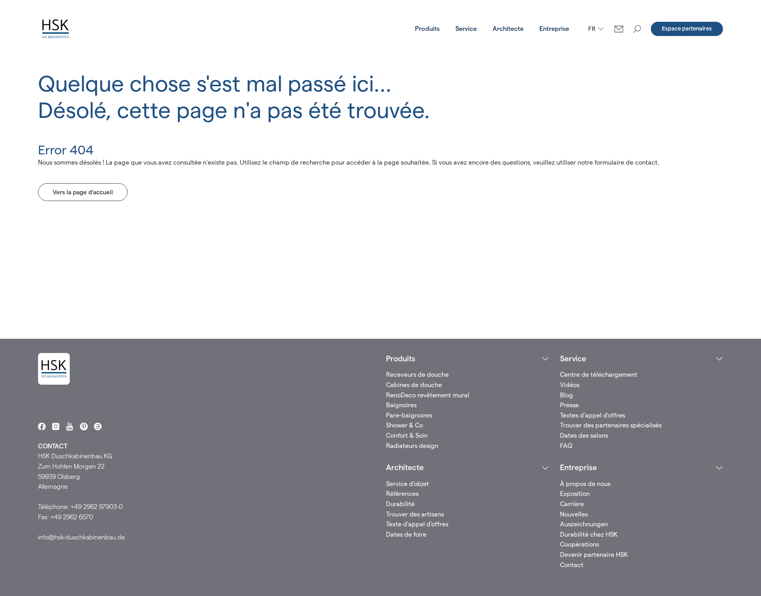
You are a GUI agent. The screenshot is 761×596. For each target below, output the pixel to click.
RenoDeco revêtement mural (427, 395)
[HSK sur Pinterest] (84, 426)
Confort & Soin (407, 435)
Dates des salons (584, 435)
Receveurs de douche (417, 374)
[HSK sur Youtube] (69, 426)
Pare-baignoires (409, 415)
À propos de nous (585, 483)
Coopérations (579, 544)
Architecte (508, 28)
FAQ (566, 445)
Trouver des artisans (415, 514)
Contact (571, 565)
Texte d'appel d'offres (417, 524)
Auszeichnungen (584, 524)
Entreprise (554, 28)
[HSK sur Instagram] (55, 426)
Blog (566, 395)
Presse (569, 405)
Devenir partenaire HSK (594, 554)
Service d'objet (407, 483)
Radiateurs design (412, 445)
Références (402, 493)
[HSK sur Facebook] (42, 426)
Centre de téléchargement (598, 374)
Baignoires (401, 405)
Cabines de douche (414, 385)
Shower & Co (404, 425)
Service (466, 28)
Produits (427, 28)
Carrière (572, 504)
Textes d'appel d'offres (592, 415)
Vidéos (569, 385)
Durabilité (400, 504)
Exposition (575, 493)
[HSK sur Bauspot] (97, 426)
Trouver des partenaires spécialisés (611, 425)
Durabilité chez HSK (589, 534)
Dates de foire (406, 534)
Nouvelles (574, 514)
